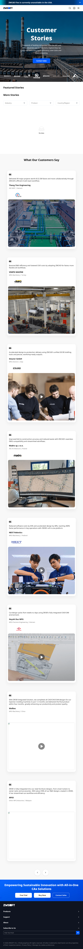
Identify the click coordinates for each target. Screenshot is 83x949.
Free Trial (23, 895)
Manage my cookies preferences (43, 945)
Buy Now (42, 895)
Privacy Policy (26, 945)
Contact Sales (41, 61)
